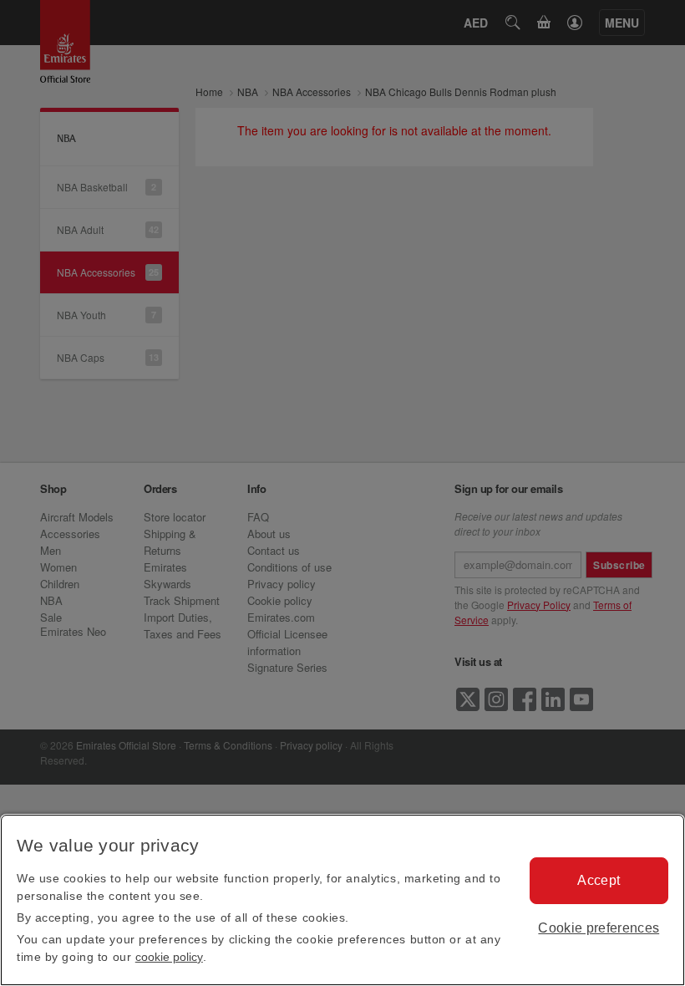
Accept (598, 880)
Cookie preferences (598, 928)
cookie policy (169, 956)
